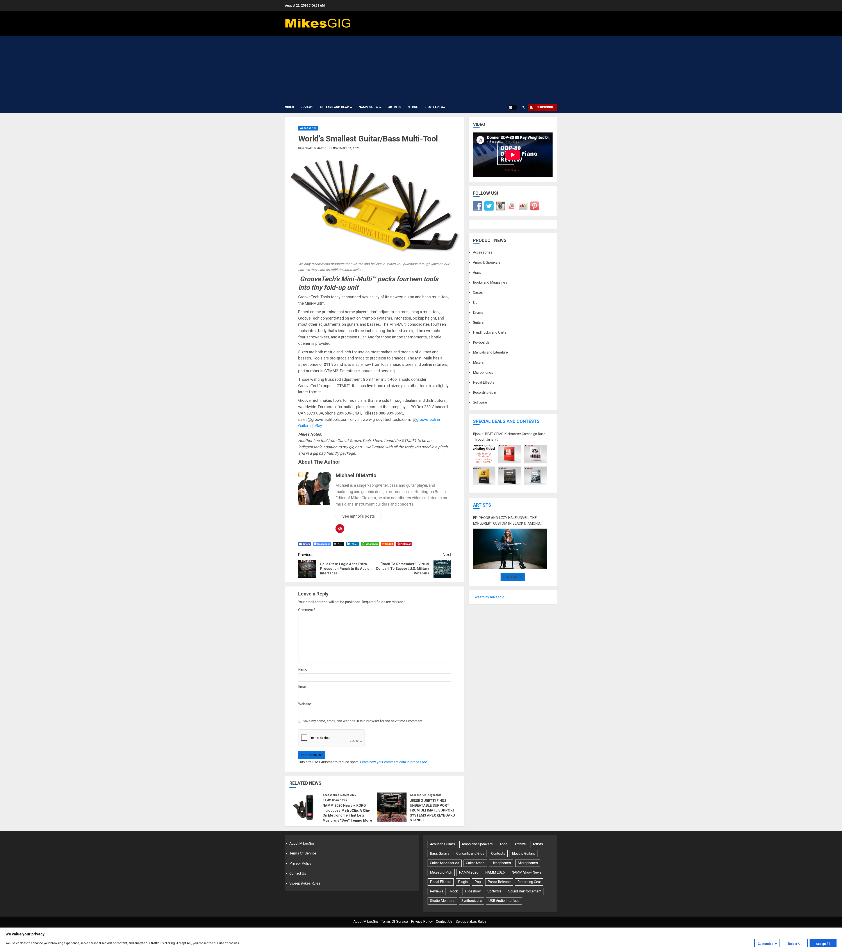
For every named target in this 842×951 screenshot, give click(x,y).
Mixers (478, 362)
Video (289, 107)
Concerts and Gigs (470, 853)
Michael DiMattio (314, 148)
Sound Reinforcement (524, 891)
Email (302, 687)
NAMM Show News (335, 800)
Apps (477, 272)
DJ (475, 302)
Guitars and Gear (334, 107)
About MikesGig (301, 843)
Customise (765, 944)
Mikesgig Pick (441, 872)
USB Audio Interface (504, 901)
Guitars (478, 322)
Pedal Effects (483, 382)
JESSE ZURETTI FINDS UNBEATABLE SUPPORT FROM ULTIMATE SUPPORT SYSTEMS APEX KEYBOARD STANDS (432, 810)
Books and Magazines (490, 282)
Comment (306, 610)
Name (302, 669)
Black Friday (435, 107)
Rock (454, 891)
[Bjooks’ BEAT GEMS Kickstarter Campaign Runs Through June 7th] (510, 465)
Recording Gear (484, 392)
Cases (478, 292)
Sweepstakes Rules (304, 883)
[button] (523, 107)
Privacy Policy (300, 863)
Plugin (463, 882)
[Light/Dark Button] (512, 107)
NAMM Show (368, 107)
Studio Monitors (442, 901)
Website (304, 704)
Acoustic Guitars (442, 844)
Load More (513, 577)
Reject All (794, 944)
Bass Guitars (440, 853)
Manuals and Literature (490, 352)
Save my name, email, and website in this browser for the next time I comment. (363, 721)
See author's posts (358, 516)
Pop (478, 882)
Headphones (501, 863)
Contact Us (297, 873)
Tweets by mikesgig (488, 597)
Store (413, 107)
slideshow (473, 891)
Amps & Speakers (487, 262)
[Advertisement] (421, 69)
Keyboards (434, 795)
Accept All (823, 944)
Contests (498, 853)
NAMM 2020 (468, 872)
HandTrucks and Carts (489, 332)
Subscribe (545, 107)
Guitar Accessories (444, 863)
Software (480, 402)
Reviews (307, 107)
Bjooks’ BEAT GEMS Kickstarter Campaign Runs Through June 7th (509, 437)
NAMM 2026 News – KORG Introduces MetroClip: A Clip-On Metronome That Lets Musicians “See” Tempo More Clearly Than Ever (347, 815)
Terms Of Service (302, 853)
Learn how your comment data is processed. (394, 762)
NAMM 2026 (348, 795)
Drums (478, 312)
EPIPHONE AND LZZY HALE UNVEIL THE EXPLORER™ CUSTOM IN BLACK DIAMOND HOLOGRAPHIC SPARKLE (506, 521)
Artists (394, 107)
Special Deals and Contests (506, 421)
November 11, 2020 (346, 148)
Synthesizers (471, 901)
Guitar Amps (475, 863)
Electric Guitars (523, 853)
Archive (520, 844)
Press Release (499, 882)
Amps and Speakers (477, 844)
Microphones (483, 372)
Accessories (308, 128)
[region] (421, 939)
